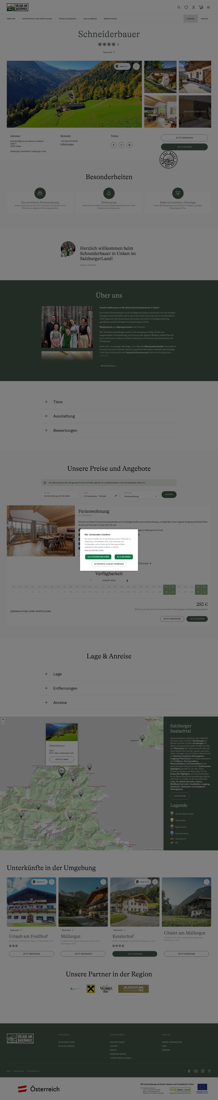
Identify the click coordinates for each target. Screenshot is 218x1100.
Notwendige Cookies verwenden (109, 564)
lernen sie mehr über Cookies (94, 550)
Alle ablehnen (124, 557)
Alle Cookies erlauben (98, 557)
